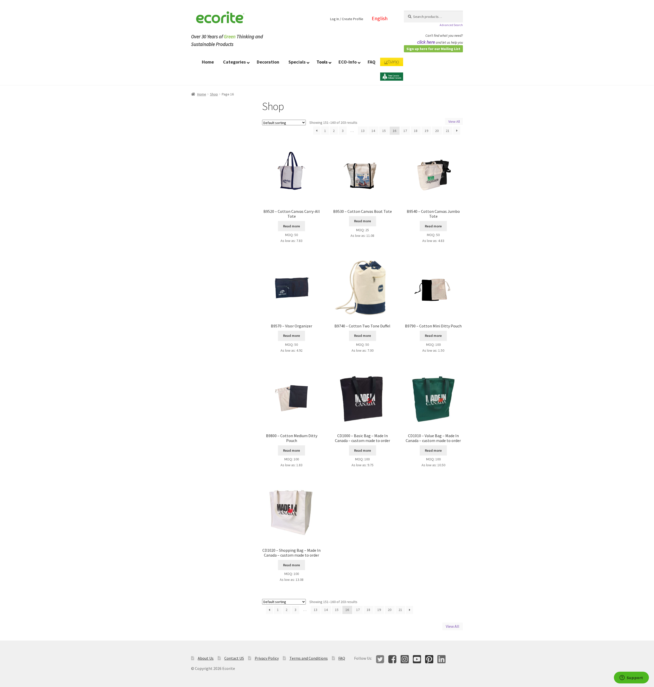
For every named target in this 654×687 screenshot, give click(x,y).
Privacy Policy (267, 658)
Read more (291, 226)
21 (447, 130)
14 (373, 130)
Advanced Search (451, 25)
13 (363, 130)
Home (201, 94)
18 (415, 130)
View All (454, 121)
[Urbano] (391, 65)
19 (426, 130)
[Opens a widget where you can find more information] (631, 678)
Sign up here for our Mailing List (433, 48)
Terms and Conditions (308, 658)
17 (405, 130)
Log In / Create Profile (346, 19)
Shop (214, 94)
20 (437, 130)
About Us (206, 658)
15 (384, 130)
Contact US (234, 658)
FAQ (341, 658)
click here (426, 42)
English (380, 18)
